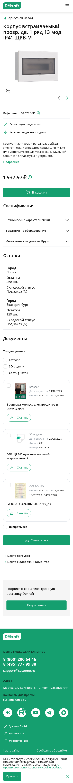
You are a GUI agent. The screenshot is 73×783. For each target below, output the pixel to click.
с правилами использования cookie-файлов (32, 766)
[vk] (7, 712)
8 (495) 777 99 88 (19, 664)
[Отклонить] (67, 776)
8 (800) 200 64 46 (19, 659)
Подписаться (36, 605)
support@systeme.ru (19, 670)
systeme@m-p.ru (14, 700)
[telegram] (49, 712)
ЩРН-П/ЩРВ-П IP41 (30, 124)
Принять (12, 776)
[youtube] (21, 712)
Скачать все (39, 540)
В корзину (39, 192)
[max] (63, 712)
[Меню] (67, 5)
